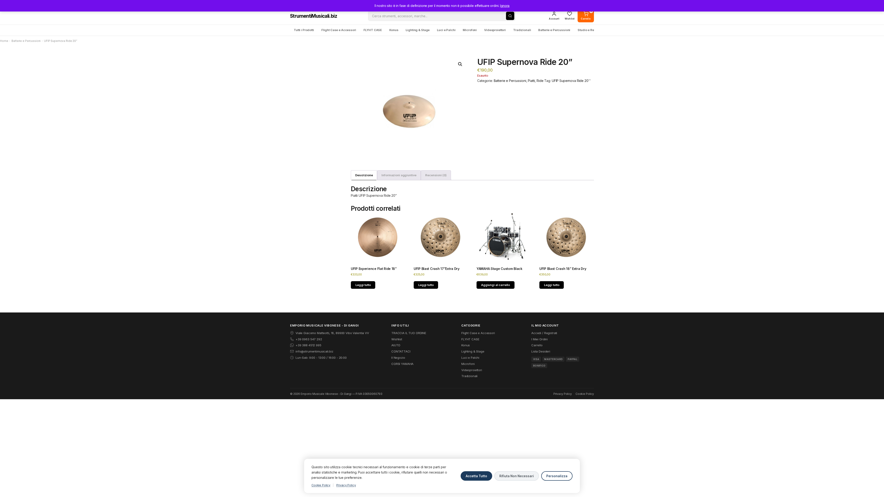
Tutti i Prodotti (304, 30)
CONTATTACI (400, 351)
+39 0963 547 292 (309, 339)
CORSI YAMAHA (402, 364)
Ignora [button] (504, 6)
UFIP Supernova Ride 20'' (571, 81)
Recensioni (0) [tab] (436, 175)
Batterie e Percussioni (554, 30)
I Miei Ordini (539, 339)
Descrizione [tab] (364, 175)
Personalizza (556, 476)
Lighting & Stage (418, 30)
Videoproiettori (495, 30)
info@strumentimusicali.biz (314, 351)
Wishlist (396, 339)
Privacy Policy (562, 394)
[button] (460, 64)
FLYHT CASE (372, 30)
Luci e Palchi (446, 30)
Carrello (537, 345)
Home (4, 41)
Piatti (531, 81)
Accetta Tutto (476, 476)
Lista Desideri (540, 351)
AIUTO (395, 345)
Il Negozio (398, 357)
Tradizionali (522, 30)
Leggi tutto (363, 285)
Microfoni (470, 30)
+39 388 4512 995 (308, 345)
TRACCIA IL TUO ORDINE (408, 333)
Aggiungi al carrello (495, 285)
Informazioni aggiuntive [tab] (398, 175)
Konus (393, 30)
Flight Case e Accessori (338, 30)
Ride (540, 81)
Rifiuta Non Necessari (516, 476)
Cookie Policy (585, 394)
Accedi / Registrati (544, 333)
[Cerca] (510, 16)
